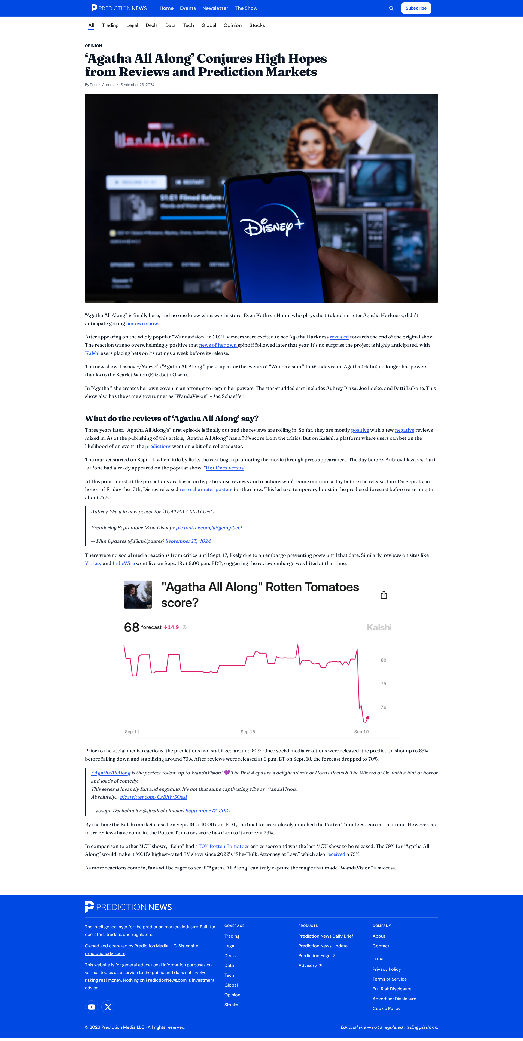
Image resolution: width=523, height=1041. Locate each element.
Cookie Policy (386, 1008)
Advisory (308, 965)
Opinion (233, 25)
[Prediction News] (119, 8)
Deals (152, 25)
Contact (381, 946)
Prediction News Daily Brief (326, 936)
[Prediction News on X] (107, 1006)
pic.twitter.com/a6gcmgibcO (208, 527)
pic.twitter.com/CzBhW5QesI (153, 797)
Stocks (257, 25)
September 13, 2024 (188, 541)
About (379, 936)
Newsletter (215, 8)
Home (167, 8)
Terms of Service (390, 979)
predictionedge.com (105, 953)
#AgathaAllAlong (110, 773)
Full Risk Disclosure (392, 989)
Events (188, 8)
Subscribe (416, 8)
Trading (110, 25)
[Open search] (391, 8)
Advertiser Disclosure (394, 999)
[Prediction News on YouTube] (91, 1006)
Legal (132, 25)
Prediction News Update (323, 946)
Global (209, 25)
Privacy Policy (387, 969)
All (91, 25)
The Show (246, 8)
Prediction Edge (314, 955)
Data (170, 25)
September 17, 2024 (208, 810)
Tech (188, 25)
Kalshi (93, 353)
